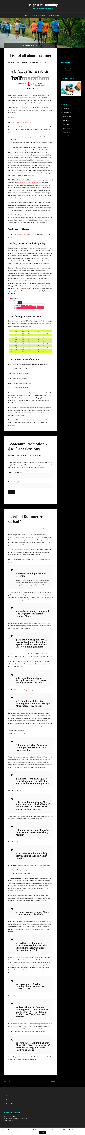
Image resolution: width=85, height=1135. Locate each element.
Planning (65, 124)
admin (12, 62)
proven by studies (46, 623)
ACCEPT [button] (42, 1132)
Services (34, 15)
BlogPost (65, 108)
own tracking (24, 234)
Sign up (43, 15)
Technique (42, 62)
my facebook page (25, 107)
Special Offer (36, 455)
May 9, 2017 (23, 528)
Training (65, 136)
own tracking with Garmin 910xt (22, 122)
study (25, 690)
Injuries (65, 120)
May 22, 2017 (23, 455)
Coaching (34, 62)
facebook (49, 420)
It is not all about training (29, 55)
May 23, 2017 (23, 62)
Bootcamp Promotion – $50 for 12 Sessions (28, 446)
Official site (11, 117)
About (26, 15)
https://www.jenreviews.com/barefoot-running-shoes (24, 537)
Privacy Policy (10, 1104)
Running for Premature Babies (29, 182)
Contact (57, 15)
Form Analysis (67, 116)
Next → (54, 1081)
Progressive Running (42, 5)
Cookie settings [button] (76, 1130)
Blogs (50, 15)
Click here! (68, 70)
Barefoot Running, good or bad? (28, 518)
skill (9, 210)
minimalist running (23, 549)
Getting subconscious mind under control (24, 98)
